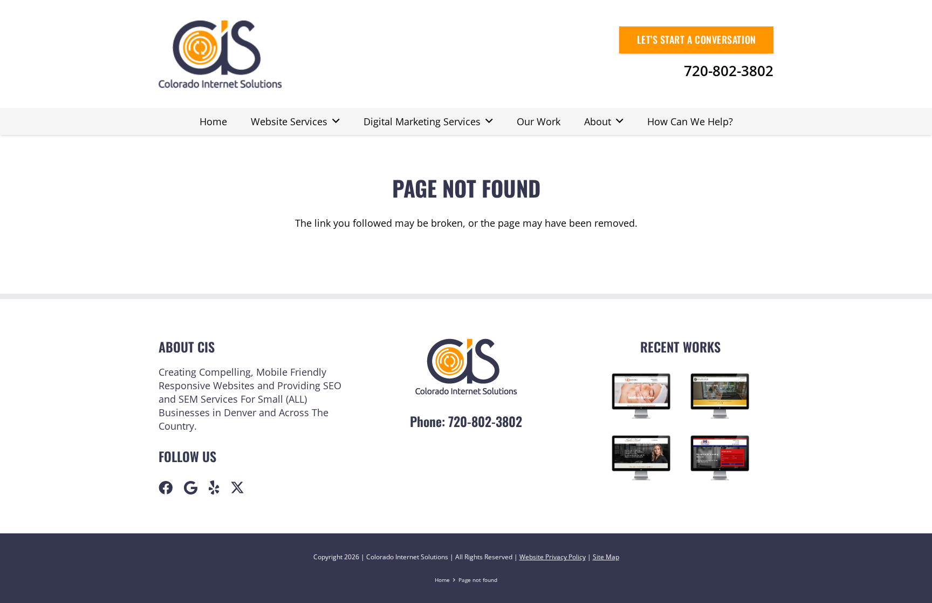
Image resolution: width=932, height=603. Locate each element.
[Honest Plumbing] (720, 458)
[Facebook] (166, 487)
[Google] (190, 487)
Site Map (606, 556)
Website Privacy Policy (552, 556)
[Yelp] (214, 487)
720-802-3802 (485, 421)
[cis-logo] (220, 54)
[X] (237, 487)
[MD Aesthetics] (641, 395)
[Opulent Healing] (720, 396)
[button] (336, 121)
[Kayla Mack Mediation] (641, 457)
